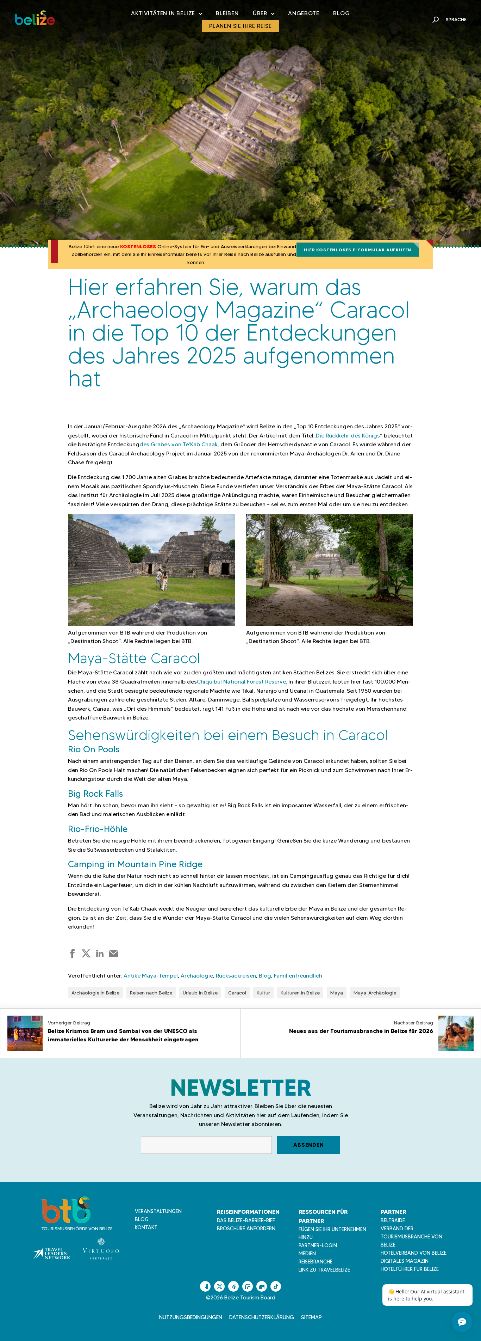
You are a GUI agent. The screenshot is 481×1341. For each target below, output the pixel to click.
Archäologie (197, 975)
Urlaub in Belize (200, 993)
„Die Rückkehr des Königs (346, 435)
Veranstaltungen (158, 1211)
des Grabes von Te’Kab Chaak (178, 444)
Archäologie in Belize (95, 993)
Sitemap (311, 1317)
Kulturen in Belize (300, 993)
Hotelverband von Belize (413, 1253)
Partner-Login (318, 1245)
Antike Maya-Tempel (151, 975)
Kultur (263, 993)
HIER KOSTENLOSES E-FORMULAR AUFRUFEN (357, 249)
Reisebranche (315, 1262)
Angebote (303, 13)
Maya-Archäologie (375, 993)
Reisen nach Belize (151, 993)
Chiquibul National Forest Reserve (241, 681)
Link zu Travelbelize (324, 1270)
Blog (341, 13)
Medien (307, 1253)
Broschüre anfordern (246, 1228)
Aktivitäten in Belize (166, 15)
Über (263, 15)
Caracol (237, 993)
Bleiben (227, 13)
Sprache (456, 19)
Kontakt (146, 1227)
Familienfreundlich (298, 975)
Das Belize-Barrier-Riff (246, 1220)
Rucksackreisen (236, 975)
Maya (336, 993)
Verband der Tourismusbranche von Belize (411, 1236)
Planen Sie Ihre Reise (240, 26)
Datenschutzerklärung (261, 1317)
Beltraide (393, 1220)
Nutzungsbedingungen (190, 1317)
